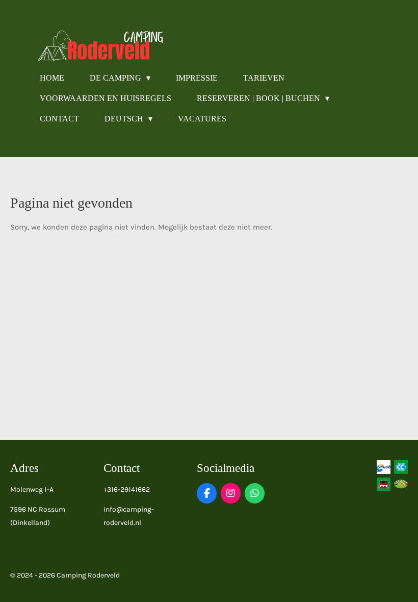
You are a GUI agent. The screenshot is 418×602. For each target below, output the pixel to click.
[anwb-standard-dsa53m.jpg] (383, 466)
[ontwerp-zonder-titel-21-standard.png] (400, 484)
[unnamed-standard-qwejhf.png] (383, 484)
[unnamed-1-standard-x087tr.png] (400, 466)
